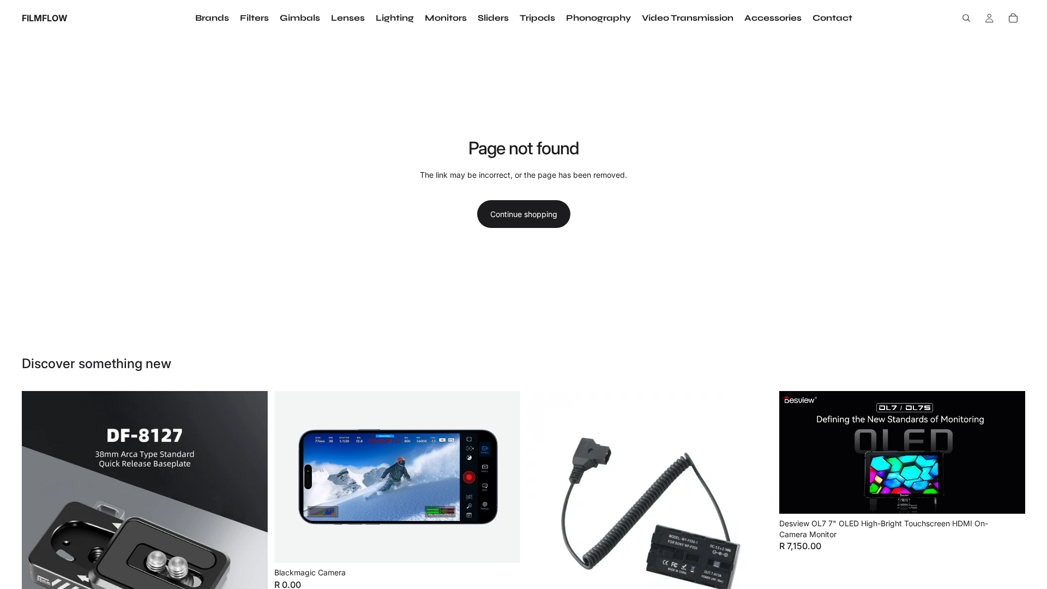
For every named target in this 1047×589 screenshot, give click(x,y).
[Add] (503, 546)
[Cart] (1013, 18)
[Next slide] (251, 514)
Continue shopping (523, 214)
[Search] (966, 18)
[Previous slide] (38, 514)
